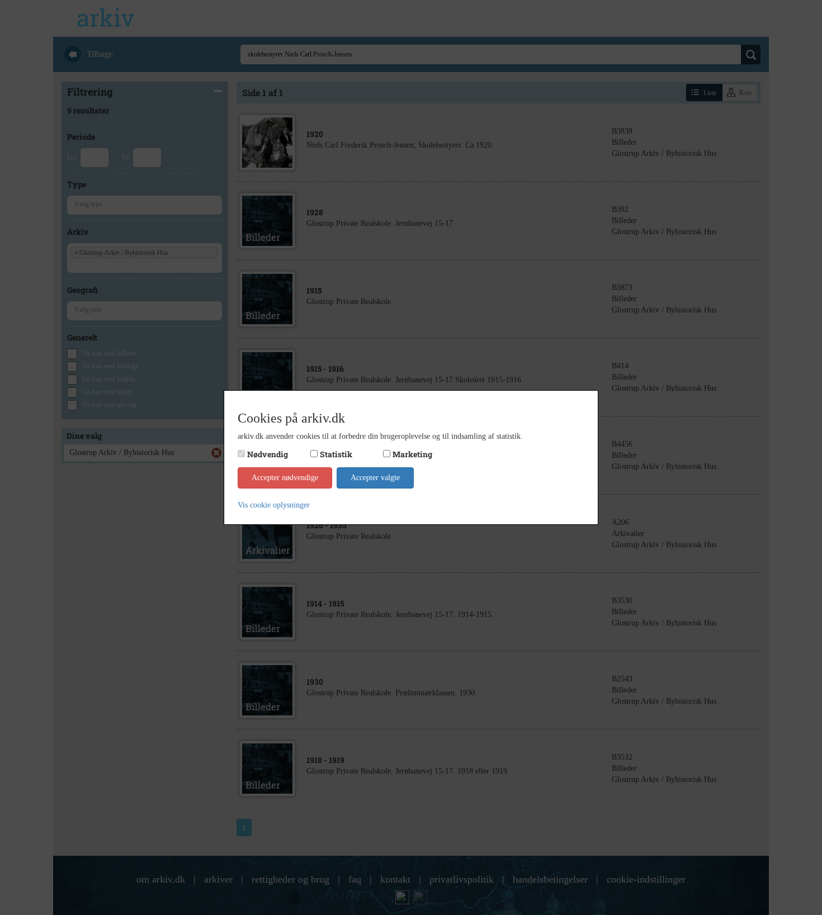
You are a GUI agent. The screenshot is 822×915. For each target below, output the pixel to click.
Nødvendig (267, 454)
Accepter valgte (375, 477)
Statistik (336, 454)
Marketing (412, 454)
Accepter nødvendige (285, 477)
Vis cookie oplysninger (274, 505)
